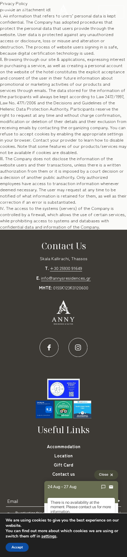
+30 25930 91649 (66, 268)
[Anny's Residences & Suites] (63, 13)
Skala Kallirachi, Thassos (63, 258)
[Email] (111, 487)
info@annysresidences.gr (66, 278)
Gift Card (63, 465)
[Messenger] (103, 487)
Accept (17, 547)
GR (70, 30)
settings (48, 536)
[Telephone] (28, 11)
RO (51, 30)
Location (63, 455)
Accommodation (63, 446)
